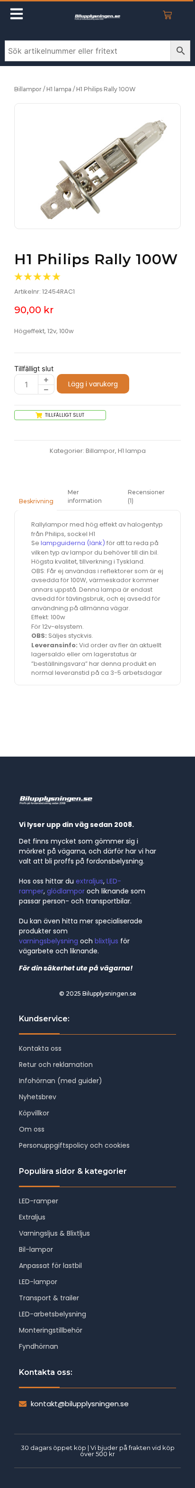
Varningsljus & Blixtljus (54, 1233)
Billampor (28, 89)
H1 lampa (58, 89)
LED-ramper (38, 1201)
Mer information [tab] (85, 496)
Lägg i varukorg (93, 384)
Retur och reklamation (56, 1064)
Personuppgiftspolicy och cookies (74, 1145)
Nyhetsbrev (37, 1097)
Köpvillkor (34, 1113)
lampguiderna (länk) (73, 542)
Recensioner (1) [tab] (146, 496)
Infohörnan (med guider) (60, 1080)
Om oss (31, 1129)
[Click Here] (16, 15)
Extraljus (32, 1217)
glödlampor (66, 891)
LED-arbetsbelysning (52, 1314)
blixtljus (106, 941)
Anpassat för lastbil (50, 1265)
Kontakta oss (40, 1048)
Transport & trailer (49, 1298)
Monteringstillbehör (50, 1330)
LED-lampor (38, 1281)
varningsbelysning (48, 941)
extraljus (89, 881)
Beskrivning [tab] (36, 501)
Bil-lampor (36, 1249)
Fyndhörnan (38, 1346)
